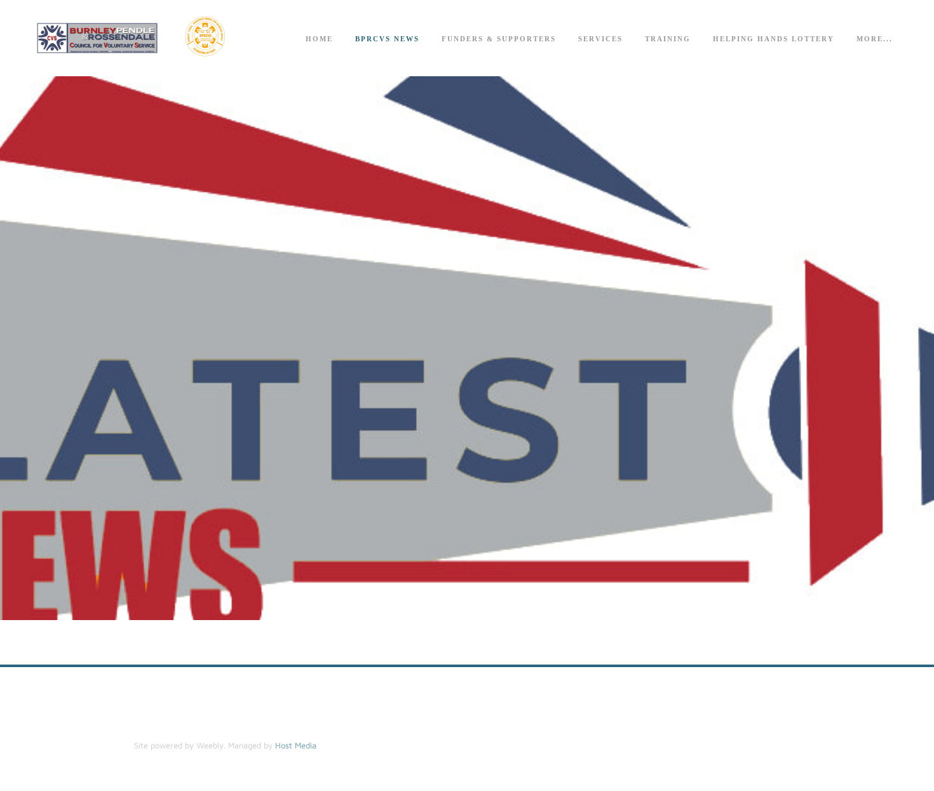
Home (319, 39)
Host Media (295, 745)
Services (600, 39)
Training (668, 39)
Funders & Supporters (499, 39)
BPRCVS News (387, 39)
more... (874, 39)
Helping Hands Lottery (773, 39)
